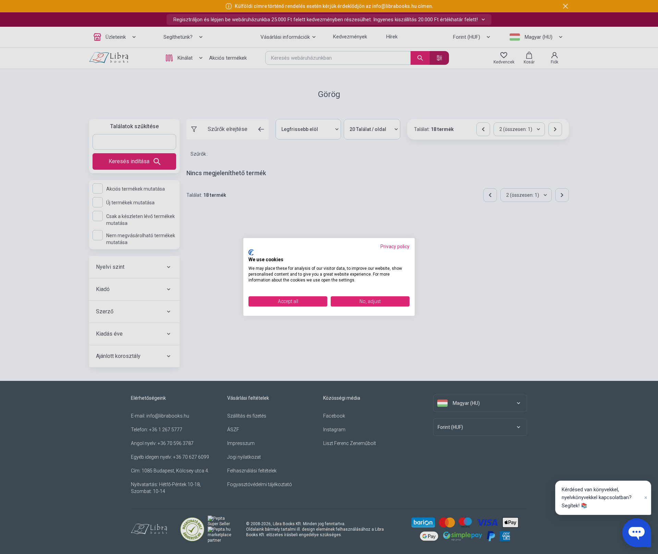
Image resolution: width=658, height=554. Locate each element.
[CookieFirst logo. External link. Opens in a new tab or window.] (251, 252)
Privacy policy (395, 246)
